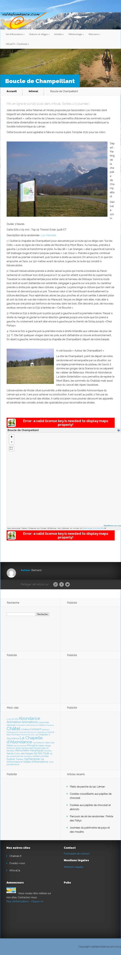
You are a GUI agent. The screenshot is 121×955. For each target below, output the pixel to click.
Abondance (29, 718)
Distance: (33, 528)
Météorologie (76, 34)
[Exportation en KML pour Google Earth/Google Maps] (119, 430)
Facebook (61, 584)
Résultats (48, 751)
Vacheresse (32, 759)
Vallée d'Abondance (35, 761)
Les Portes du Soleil (41, 743)
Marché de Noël (19, 746)
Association (21, 725)
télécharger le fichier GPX (93, 528)
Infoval (33, 91)
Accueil (12, 91)
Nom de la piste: (14, 528)
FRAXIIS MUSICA (28, 735)
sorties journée (40, 756)
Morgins (32, 745)
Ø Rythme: (52, 528)
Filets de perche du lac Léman (87, 786)
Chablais (41, 725)
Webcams (94, 34)
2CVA (15, 718)
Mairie (10, 745)
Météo (41, 745)
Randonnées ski (41, 748)
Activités (59, 34)
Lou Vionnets (48, 235)
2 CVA (9, 719)
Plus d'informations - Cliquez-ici (24, 901)
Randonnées (27, 748)
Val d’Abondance (15, 34)
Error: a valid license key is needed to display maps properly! (65, 423)
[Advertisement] (84, 629)
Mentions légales (74, 867)
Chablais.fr (15, 856)
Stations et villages (39, 34)
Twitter (67, 584)
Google (55, 584)
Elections (46, 729)
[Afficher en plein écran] (11, 448)
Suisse (11, 759)
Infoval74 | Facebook (17, 43)
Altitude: (65, 528)
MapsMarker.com (110, 525)
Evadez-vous (17, 863)
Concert (35, 729)
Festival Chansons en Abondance (33, 732)
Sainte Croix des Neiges (20, 753)
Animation (14, 722)
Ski (35, 753)
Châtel (13, 728)
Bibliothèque (31, 725)
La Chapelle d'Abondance (25, 739)
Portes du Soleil (14, 748)
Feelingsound (12, 732)
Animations (30, 722)
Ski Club (43, 753)
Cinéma (25, 729)
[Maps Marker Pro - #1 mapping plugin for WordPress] (11, 426)
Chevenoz (50, 725)
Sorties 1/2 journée (75, 104)
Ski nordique (26, 756)
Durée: (43, 528)
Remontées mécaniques (29, 750)
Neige (48, 745)
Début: (25, 528)
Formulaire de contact (76, 853)
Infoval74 (14, 870)
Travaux (19, 759)
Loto (52, 742)
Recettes (11, 750)
